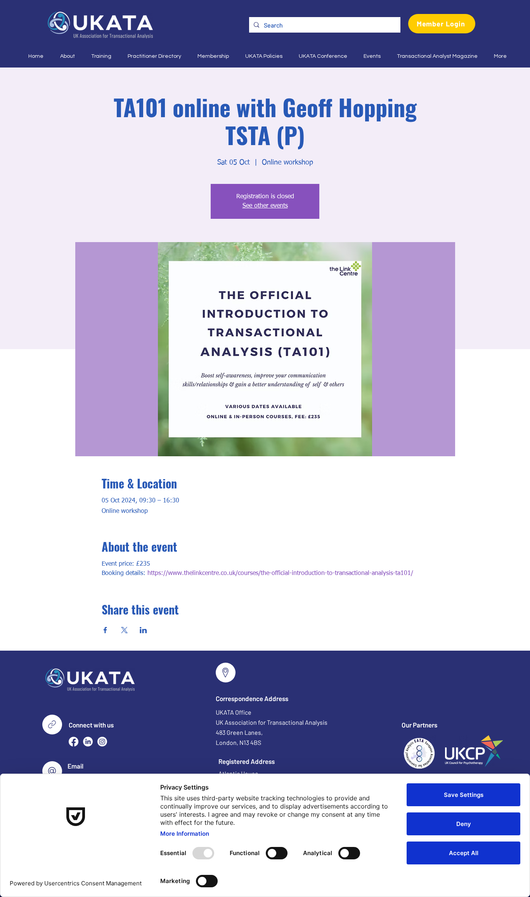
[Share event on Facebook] (105, 630)
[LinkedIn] (88, 741)
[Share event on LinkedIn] (143, 630)
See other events (265, 206)
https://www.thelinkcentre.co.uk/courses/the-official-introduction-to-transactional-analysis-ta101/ (280, 573)
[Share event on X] (124, 630)
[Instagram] (102, 741)
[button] (65, 56)
